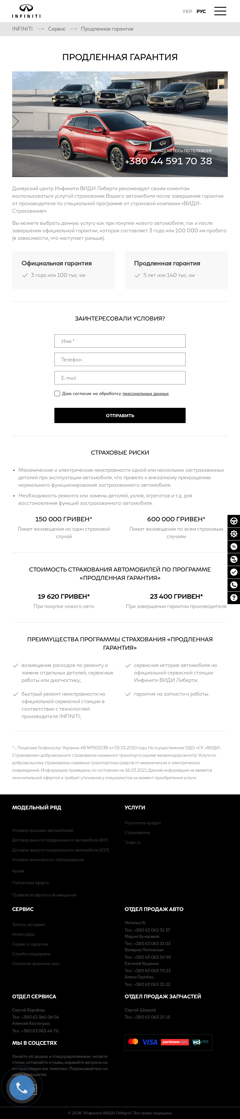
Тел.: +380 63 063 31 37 (147, 930)
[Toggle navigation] (220, 10)
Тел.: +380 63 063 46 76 (35, 1030)
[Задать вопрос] (234, 597)
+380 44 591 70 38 (168, 160)
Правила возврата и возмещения (44, 894)
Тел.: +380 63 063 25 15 (147, 1017)
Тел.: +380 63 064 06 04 (35, 1017)
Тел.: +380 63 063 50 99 (148, 957)
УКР (187, 11)
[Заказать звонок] (234, 585)
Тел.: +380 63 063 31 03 (148, 943)
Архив (18, 870)
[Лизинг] (234, 559)
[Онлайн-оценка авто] (234, 572)
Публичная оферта (30, 882)
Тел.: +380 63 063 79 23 (148, 970)
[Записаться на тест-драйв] (234, 521)
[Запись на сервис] (234, 534)
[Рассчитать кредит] (234, 546)
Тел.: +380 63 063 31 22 (147, 984)
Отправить (120, 415)
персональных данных (145, 393)
